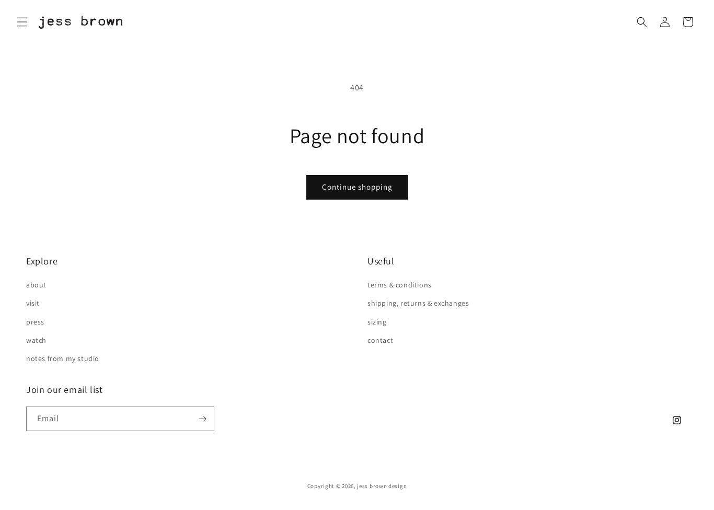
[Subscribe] (202, 419)
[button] (21, 21)
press (35, 322)
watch (36, 340)
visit (33, 303)
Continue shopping (357, 187)
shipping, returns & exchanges (418, 303)
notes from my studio (62, 358)
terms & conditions (399, 284)
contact (380, 340)
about (36, 284)
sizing (377, 322)
